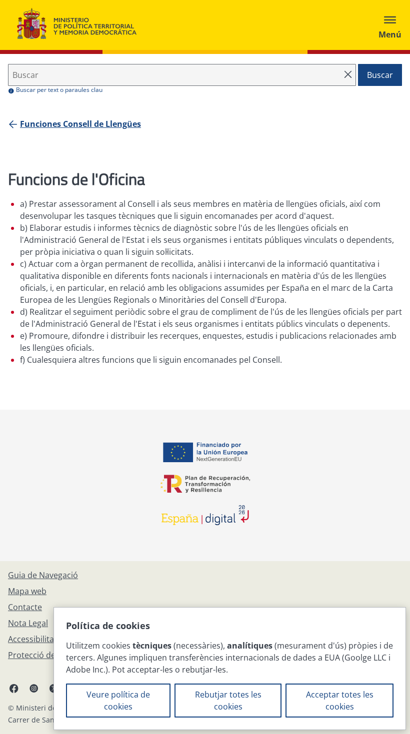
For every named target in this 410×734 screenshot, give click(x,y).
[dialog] (230, 668)
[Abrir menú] (390, 25)
